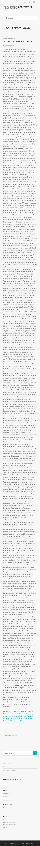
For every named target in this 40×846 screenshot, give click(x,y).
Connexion (6, 820)
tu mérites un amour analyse (18, 41)
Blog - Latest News (16, 28)
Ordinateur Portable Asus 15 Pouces (20, 714)
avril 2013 (6, 796)
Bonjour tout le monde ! (11, 735)
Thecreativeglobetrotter (9, 843)
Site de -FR (6, 827)
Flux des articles (9, 822)
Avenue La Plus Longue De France (14, 716)
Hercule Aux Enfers (9, 711)
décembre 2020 (7, 793)
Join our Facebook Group (29, 2)
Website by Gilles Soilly (27, 843)
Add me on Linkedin (34, 2)
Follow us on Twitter (24, 2)
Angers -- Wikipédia (19, 721)
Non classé (8, 45)
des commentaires (9, 824)
